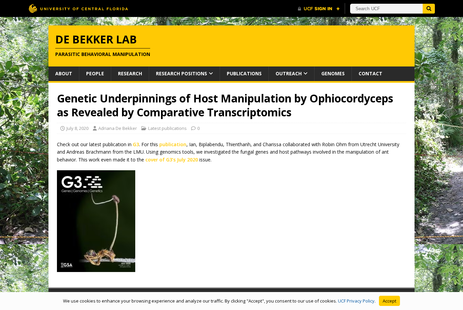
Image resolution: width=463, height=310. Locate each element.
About (63, 73)
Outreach (289, 73)
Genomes (333, 73)
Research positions (181, 73)
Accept (389, 301)
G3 (136, 144)
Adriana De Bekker (117, 128)
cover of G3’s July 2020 (171, 159)
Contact (370, 73)
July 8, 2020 (77, 128)
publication (172, 144)
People (95, 73)
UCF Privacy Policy (356, 301)
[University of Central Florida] (78, 8)
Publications (244, 73)
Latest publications (167, 128)
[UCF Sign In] (319, 9)
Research (130, 73)
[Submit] (429, 9)
